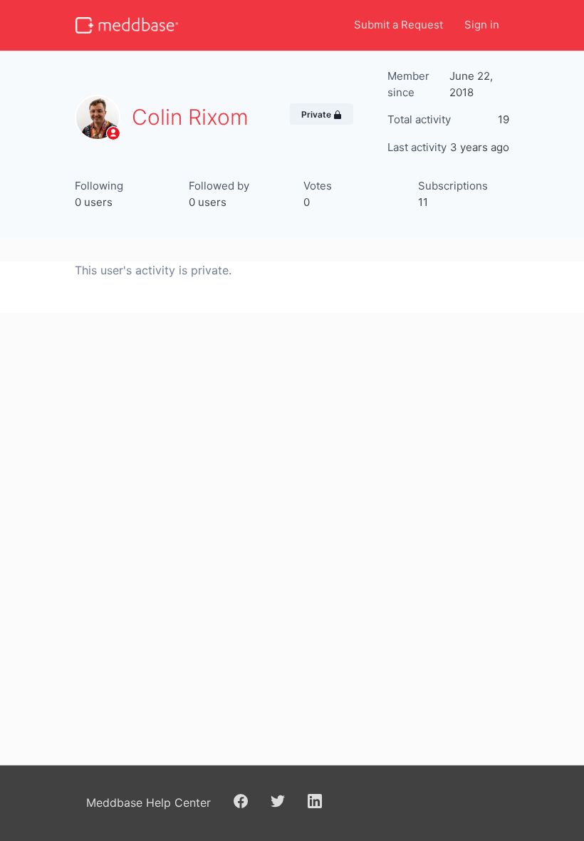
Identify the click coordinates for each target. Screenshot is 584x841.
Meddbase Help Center (148, 802)
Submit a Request (398, 24)
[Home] (127, 25)
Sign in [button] (481, 24)
